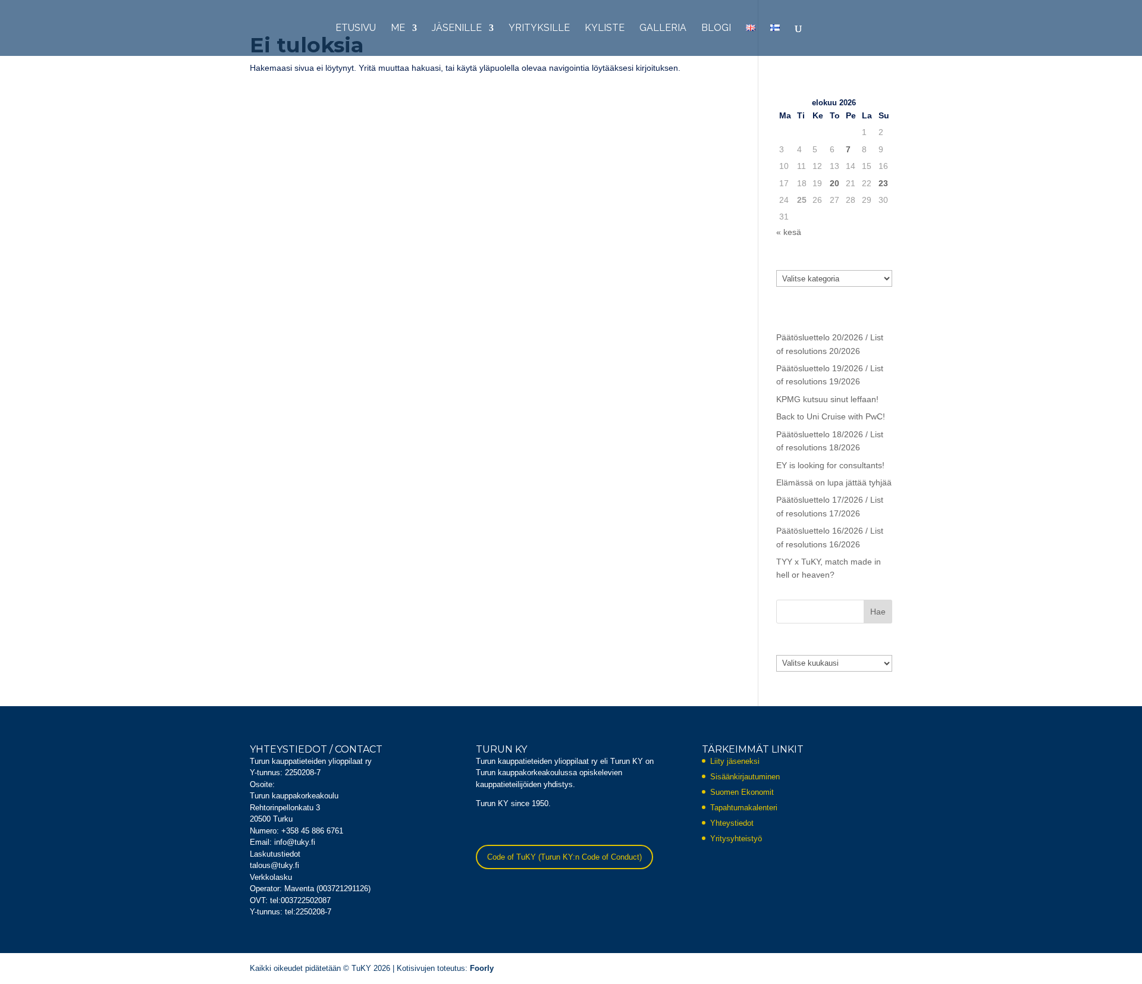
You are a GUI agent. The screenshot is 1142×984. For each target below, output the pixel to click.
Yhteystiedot (732, 823)
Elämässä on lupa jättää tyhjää (834, 482)
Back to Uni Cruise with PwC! (830, 416)
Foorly (482, 968)
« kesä (788, 232)
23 (883, 183)
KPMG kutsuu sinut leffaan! (827, 399)
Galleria (662, 28)
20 (834, 183)
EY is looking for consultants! (830, 465)
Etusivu (355, 28)
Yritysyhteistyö (736, 838)
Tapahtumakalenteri (743, 807)
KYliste (605, 28)
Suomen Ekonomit (742, 792)
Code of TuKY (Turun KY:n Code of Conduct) (564, 857)
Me (398, 28)
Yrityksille (539, 28)
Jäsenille (457, 28)
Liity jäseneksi (735, 761)
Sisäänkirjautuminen (745, 776)
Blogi (716, 28)
